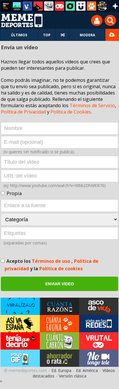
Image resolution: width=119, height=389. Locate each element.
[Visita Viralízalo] (20, 306)
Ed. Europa (61, 370)
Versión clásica (72, 376)
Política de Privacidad (23, 112)
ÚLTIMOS (19, 35)
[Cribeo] (70, 6)
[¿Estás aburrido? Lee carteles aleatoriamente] (62, 35)
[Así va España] (38, 6)
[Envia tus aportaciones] (112, 35)
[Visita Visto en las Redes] (98, 323)
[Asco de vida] (6, 6)
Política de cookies (61, 268)
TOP (47, 35)
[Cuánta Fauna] (91, 6)
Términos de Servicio (92, 105)
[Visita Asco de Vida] (98, 306)
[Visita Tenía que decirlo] (20, 341)
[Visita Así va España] (20, 323)
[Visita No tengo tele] (98, 358)
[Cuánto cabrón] (48, 6)
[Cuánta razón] (16, 6)
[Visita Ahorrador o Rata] (59, 358)
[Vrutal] (59, 6)
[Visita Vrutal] (98, 341)
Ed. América (87, 370)
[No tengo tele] (102, 6)
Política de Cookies (71, 112)
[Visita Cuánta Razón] (59, 306)
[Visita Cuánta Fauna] (59, 323)
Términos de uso (51, 261)
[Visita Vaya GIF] (20, 358)
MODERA (87, 35)
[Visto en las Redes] (27, 6)
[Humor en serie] (80, 6)
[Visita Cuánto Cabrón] (59, 341)
